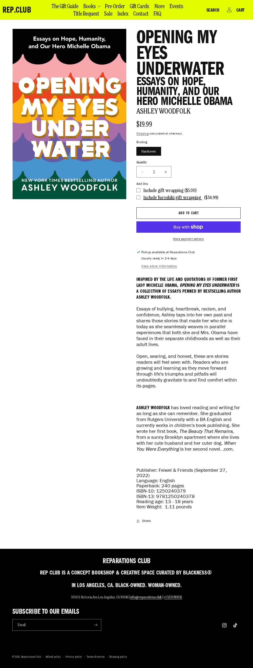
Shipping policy (118, 656)
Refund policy (53, 656)
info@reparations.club (146, 597)
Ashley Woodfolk (163, 111)
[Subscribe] (95, 625)
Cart (240, 10)
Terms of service (96, 656)
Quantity (141, 162)
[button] (91, 6)
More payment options (188, 238)
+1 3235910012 (173, 597)
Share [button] (146, 521)
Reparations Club (31, 656)
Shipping (142, 133)
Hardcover (149, 151)
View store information (159, 266)
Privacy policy (73, 656)
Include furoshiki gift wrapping (172, 197)
